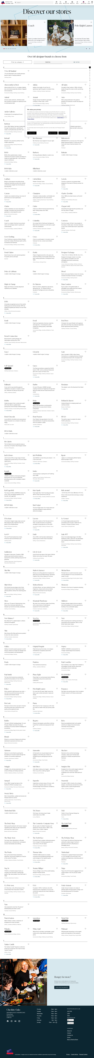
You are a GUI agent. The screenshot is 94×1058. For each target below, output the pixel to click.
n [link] (89, 90)
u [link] (89, 101)
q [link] (89, 95)
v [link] (89, 103)
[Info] (56, 1022)
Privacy (68, 1054)
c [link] (89, 72)
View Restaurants (61, 987)
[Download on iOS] (70, 1020)
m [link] (89, 88)
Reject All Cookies (52, 132)
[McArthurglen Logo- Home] (3, 2)
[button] (44, 22)
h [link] (89, 80)
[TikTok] (19, 1021)
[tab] (48, 62)
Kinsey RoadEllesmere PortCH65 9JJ (10, 1016)
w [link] (89, 105)
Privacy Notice (31, 119)
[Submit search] (15, 2)
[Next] (89, 49)
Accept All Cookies (63, 132)
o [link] (89, 92)
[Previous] (86, 49)
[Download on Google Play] (70, 1023)
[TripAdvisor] (15, 1021)
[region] (47, 121)
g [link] (89, 78)
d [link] (89, 73)
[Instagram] (11, 1021)
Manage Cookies (83, 1054)
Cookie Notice (74, 1054)
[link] (9, 2)
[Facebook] (8, 1021)
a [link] (89, 69)
